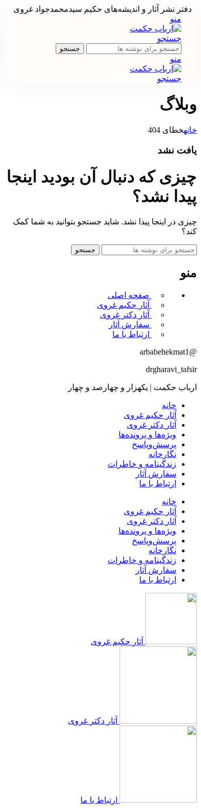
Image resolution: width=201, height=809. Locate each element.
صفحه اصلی (130, 295)
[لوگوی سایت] (155, 28)
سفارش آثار (130, 324)
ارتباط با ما (132, 334)
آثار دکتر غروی (126, 314)
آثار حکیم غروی (124, 305)
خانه (190, 130)
